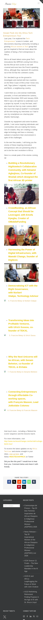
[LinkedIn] (30, 616)
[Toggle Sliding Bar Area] (41, 2)
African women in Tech (19, 47)
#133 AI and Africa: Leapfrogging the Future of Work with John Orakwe (31, 581)
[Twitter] (34, 616)
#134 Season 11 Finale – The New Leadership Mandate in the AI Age (31, 566)
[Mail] (37, 616)
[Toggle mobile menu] (39, 3)
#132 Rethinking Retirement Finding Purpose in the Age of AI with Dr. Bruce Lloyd (31, 597)
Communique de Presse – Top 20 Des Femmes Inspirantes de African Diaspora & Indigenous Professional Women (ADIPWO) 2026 (30, 516)
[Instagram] (24, 616)
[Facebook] (27, 616)
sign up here (14, 454)
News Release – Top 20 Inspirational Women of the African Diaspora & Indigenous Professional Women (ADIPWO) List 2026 (30, 544)
